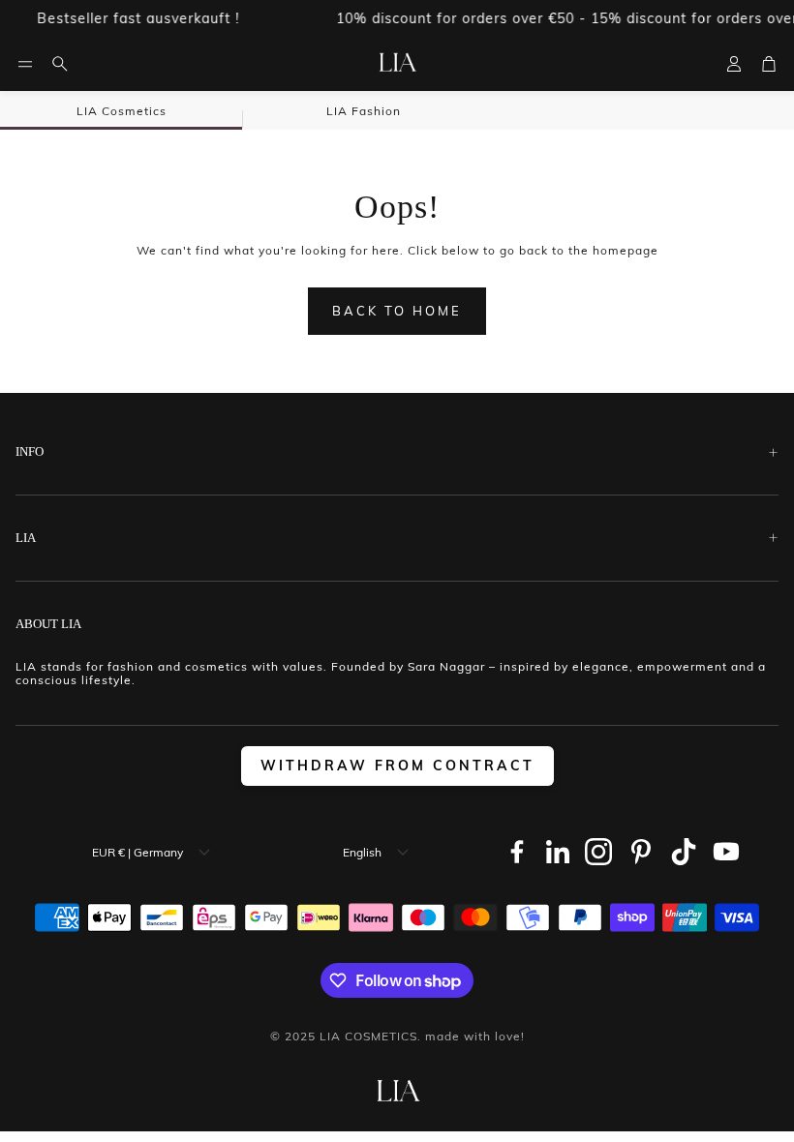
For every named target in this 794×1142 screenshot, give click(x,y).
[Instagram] (598, 851)
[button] (25, 63)
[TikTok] (683, 851)
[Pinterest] (641, 851)
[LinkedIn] (557, 851)
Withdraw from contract (397, 765)
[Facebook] (517, 851)
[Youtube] (726, 851)
